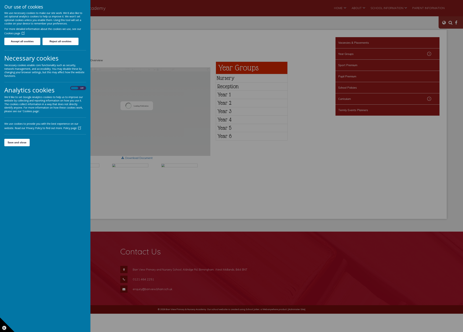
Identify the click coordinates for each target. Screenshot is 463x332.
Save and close (17, 142)
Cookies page (12, 33)
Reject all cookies (60, 41)
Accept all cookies (22, 41)
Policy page (70, 128)
